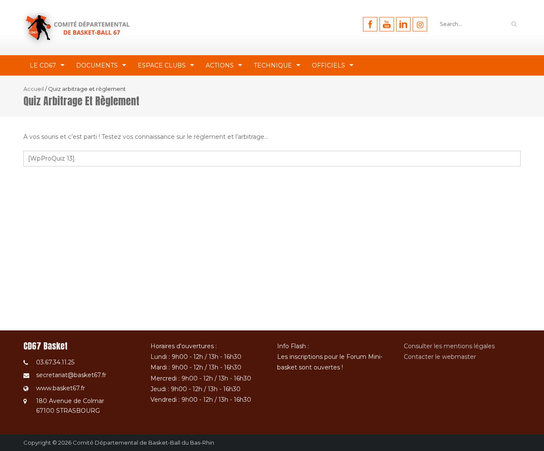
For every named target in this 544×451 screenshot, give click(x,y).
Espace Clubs (162, 65)
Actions (220, 65)
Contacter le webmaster (440, 357)
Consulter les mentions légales (449, 346)
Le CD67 (43, 65)
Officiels (328, 65)
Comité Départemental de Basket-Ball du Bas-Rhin (143, 442)
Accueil (33, 88)
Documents (97, 65)
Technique (273, 65)
